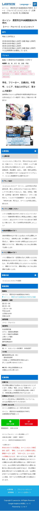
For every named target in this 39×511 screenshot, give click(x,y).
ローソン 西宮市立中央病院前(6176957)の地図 (20, 297)
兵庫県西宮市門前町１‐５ (10, 414)
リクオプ (24, 507)
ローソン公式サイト (24, 492)
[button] (19, 422)
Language (24, 4)
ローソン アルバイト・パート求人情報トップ (15, 434)
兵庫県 (15, 437)
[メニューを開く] (35, 4)
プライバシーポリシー (24, 489)
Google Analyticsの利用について (19, 503)
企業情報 (10, 489)
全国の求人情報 (6, 437)
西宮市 (21, 437)
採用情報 (11, 492)
